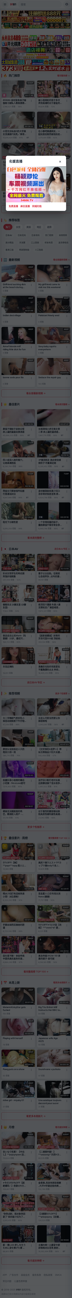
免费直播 (13, 206)
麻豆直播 (25, 206)
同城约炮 (37, 206)
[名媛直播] (36, 649)
